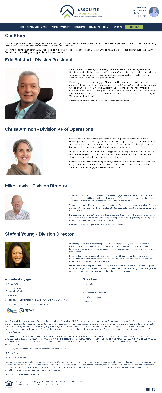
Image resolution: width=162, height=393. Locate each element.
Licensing (87, 288)
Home (21, 27)
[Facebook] (154, 389)
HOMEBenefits (79, 27)
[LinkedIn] (148, 389)
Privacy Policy (88, 284)
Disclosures (87, 302)
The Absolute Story (61, 27)
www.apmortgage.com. (90, 321)
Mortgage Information (37, 27)
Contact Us (116, 27)
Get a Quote (94, 27)
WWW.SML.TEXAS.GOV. (15, 344)
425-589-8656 (140, 16)
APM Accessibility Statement (94, 293)
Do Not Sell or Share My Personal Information (23, 374)
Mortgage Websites (22, 384)
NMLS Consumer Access (93, 297)
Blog (105, 27)
